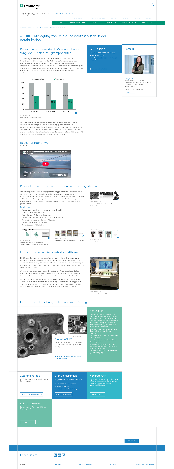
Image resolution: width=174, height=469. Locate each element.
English (149, 18)
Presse (125, 18)
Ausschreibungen (85, 464)
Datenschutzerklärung (145, 464)
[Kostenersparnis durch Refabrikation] (48, 95)
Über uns (59, 23)
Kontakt (137, 18)
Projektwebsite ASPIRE (99, 69)
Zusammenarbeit (110, 23)
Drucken (131, 441)
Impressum (114, 464)
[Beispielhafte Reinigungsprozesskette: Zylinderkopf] (69, 233)
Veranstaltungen (98, 18)
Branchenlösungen (63, 394)
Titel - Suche (152, 4)
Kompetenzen (97, 394)
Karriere (114, 18)
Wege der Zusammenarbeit (31, 394)
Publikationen (147, 23)
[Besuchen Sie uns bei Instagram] (63, 455)
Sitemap (58, 464)
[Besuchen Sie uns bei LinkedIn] (55, 455)
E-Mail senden (130, 93)
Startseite (23, 28)
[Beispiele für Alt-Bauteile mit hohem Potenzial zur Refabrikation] (104, 195)
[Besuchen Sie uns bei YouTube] (59, 455)
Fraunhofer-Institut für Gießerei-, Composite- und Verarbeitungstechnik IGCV (34, 14)
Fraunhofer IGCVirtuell (63, 13)
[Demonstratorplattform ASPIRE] (104, 273)
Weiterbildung (79, 18)
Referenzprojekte (129, 23)
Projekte (28, 422)
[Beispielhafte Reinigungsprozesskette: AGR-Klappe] (104, 233)
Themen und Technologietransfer (82, 23)
